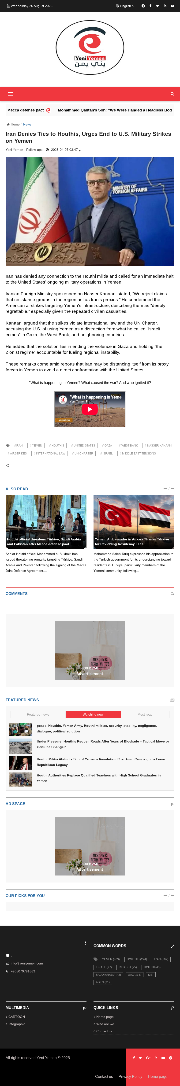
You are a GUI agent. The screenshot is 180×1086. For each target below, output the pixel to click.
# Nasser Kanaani (158, 445)
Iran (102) (161, 959)
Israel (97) (104, 967)
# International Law (49, 453)
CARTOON (16, 1017)
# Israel (106, 453)
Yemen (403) (111, 959)
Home (15, 124)
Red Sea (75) (128, 967)
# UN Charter (82, 453)
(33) (150, 974)
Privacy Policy (130, 1077)
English (125, 6)
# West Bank (128, 445)
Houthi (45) (152, 967)
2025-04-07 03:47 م (66, 149)
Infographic (16, 1024)
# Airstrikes (17, 453)
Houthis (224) (137, 959)
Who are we (105, 1024)
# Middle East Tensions (138, 453)
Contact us (104, 1031)
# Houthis (56, 445)
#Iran (18, 445)
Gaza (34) (134, 974)
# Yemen (36, 445)
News (27, 124)
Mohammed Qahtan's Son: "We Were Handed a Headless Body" (96, 110)
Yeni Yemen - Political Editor (28, 534)
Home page (105, 1017)
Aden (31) (103, 982)
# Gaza (107, 445)
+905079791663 (23, 971)
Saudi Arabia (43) (108, 974)
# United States (83, 445)
